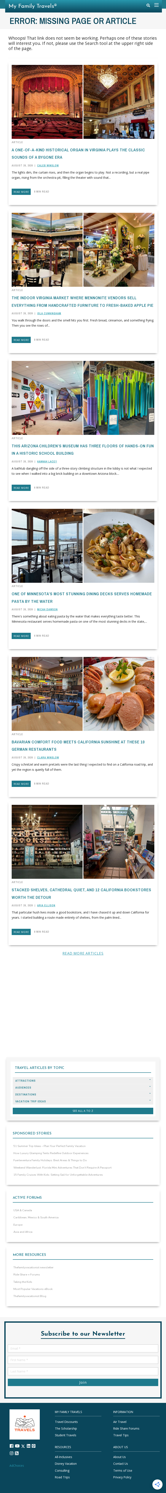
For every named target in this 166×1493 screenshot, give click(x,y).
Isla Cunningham (49, 313)
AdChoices (17, 1465)
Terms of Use (122, 1470)
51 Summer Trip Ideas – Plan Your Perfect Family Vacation (49, 1146)
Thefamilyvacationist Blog (29, 1296)
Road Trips (62, 1477)
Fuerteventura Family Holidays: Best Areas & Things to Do (50, 1160)
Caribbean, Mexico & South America (36, 1217)
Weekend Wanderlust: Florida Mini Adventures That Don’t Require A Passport (62, 1168)
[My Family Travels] (25, 1424)
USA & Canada (22, 1210)
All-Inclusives (63, 1457)
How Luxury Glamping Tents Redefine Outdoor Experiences (51, 1153)
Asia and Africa (22, 1232)
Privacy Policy (122, 1477)
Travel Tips (121, 1435)
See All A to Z (83, 1111)
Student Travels (65, 1435)
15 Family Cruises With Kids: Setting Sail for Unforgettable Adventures (58, 1175)
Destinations (25, 1094)
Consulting (62, 1470)
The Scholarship (66, 1429)
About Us (119, 1457)
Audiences (23, 1087)
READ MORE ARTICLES (83, 953)
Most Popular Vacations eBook (33, 1289)
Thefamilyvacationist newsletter (33, 1267)
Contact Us (120, 1464)
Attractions (25, 1081)
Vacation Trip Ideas (30, 1101)
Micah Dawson (47, 609)
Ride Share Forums (126, 1429)
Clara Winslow (48, 757)
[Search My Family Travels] (148, 6)
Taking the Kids (22, 1282)
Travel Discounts (66, 1422)
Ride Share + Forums (26, 1275)
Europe (17, 1225)
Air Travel (119, 1422)
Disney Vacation (66, 1464)
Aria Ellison (46, 905)
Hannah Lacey (47, 461)
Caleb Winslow (48, 165)
